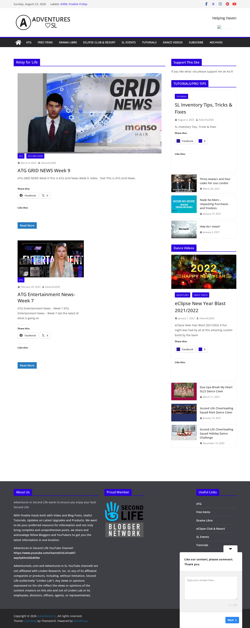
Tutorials (149, 42)
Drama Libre (68, 42)
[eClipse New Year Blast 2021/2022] (203, 272)
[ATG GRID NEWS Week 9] (90, 113)
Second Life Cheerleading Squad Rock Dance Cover (216, 410)
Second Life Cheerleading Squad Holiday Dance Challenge (216, 433)
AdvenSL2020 (48, 163)
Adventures (182, 295)
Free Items (45, 42)
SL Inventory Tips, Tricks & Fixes (203, 108)
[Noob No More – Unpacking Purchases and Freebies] (184, 206)
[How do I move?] (184, 229)
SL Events (129, 42)
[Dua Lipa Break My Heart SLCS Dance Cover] (184, 392)
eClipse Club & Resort (99, 42)
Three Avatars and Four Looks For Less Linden (215, 181)
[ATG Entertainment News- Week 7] (51, 258)
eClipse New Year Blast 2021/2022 (200, 307)
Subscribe (196, 42)
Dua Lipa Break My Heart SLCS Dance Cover (216, 389)
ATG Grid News (35, 156)
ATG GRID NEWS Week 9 (44, 170)
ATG (28, 42)
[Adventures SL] (18, 42)
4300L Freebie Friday (73, 5)
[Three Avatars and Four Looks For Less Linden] (184, 184)
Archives (216, 42)
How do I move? (210, 226)
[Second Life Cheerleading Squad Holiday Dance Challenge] (184, 436)
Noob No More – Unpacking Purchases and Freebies (214, 204)
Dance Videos (173, 42)
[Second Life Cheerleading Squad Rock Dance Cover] (184, 413)
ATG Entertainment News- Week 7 (46, 297)
